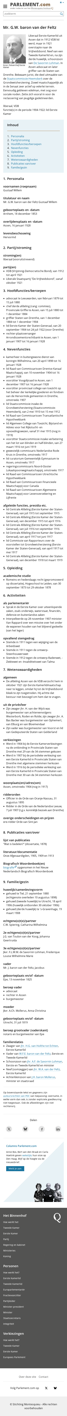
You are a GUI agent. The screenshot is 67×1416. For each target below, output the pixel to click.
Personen (10, 1266)
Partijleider (9, 1301)
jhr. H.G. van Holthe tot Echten (39, 1046)
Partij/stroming (20, 140)
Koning (7, 1256)
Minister (7, 1312)
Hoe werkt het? (11, 1272)
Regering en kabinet (14, 1244)
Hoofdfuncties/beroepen (26, 144)
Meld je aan (15, 1168)
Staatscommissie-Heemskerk (24, 78)
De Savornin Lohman (46, 63)
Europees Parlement (14, 1357)
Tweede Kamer (11, 1227)
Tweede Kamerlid (12, 1283)
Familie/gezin (19, 167)
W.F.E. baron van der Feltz (35, 1053)
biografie (8, 867)
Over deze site (27, 1377)
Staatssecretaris (12, 1318)
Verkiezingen (13, 1333)
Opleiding (17, 152)
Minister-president (13, 1306)
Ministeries (9, 1250)
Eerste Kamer (10, 1233)
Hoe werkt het (10, 1222)
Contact (43, 1377)
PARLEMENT (30, 4)
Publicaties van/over (23, 163)
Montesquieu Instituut (41, 8)
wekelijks (27, 1155)
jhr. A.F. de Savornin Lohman (44, 1061)
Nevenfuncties (20, 148)
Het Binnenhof (14, 1215)
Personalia (17, 136)
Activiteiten (18, 156)
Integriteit (8, 1323)
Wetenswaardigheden (24, 159)
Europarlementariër (14, 1289)
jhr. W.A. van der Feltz (47, 1069)
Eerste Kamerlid (12, 1278)
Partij (6, 1239)
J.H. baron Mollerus (43, 1077)
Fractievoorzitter (12, 1295)
